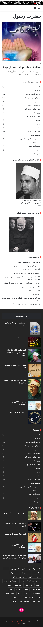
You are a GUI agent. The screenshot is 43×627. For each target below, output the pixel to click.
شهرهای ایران (36, 589)
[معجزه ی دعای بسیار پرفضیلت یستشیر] (34, 370)
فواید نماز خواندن (34, 290)
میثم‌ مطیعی (16, 597)
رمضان (37, 102)
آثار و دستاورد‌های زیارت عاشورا (28, 269)
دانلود (22, 581)
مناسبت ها (36, 142)
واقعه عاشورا (36, 601)
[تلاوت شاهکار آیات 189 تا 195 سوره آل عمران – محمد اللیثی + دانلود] (34, 355)
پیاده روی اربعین (24, 601)
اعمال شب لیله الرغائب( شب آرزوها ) (22, 67)
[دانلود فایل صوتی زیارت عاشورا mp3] (34, 328)
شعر (9, 585)
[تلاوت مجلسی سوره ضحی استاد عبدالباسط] (34, 389)
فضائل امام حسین (33, 116)
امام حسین (36, 573)
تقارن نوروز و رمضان (19, 577)
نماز (38, 150)
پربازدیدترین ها (21, 316)
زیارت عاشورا (35, 113)
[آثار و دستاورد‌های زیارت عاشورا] (34, 537)
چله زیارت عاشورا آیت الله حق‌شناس (26, 273)
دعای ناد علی (35, 294)
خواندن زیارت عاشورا (33, 581)
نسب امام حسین (34, 146)
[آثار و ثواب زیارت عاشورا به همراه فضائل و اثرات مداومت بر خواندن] (34, 558)
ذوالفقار (19, 623)
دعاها (5, 581)
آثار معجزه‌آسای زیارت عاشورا (31, 569)
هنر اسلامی (36, 154)
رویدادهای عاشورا (33, 105)
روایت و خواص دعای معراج (17, 412)
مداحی (37, 128)
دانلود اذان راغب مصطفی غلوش (28, 262)
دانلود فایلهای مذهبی (33, 94)
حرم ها (37, 90)
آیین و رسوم (15, 569)
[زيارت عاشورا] (21, 3)
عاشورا (26, 589)
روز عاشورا (29, 585)
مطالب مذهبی (35, 135)
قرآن (38, 120)
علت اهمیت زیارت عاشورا (31, 287)
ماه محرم (27, 593)
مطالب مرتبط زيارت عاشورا (30, 139)
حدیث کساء (22, 338)
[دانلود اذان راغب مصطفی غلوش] (34, 515)
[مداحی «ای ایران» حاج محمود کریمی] (34, 526)
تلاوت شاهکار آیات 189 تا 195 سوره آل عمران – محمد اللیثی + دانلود (15, 352)
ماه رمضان (36, 593)
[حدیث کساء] (34, 342)
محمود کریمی (10, 593)
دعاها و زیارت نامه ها (32, 98)
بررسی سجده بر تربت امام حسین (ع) (26, 304)
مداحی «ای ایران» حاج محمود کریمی (27, 266)
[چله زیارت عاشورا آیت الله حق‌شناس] (34, 405)
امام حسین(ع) (14, 573)
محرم (38, 124)
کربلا (14, 601)
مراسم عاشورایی (33, 131)
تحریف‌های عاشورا (34, 577)
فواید (11, 589)
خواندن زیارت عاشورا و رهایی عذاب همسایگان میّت (22, 283)
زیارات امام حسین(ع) (32, 109)
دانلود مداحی (13, 581)
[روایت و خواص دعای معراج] (34, 417)
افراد (38, 87)
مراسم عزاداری (28, 597)
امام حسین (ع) (26, 573)
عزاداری (18, 589)
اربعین (6, 569)
